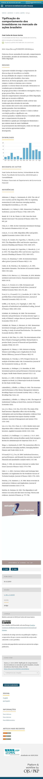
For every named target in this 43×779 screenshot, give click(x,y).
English (5, 698)
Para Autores (7, 717)
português (6, 701)
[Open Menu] (2, 6)
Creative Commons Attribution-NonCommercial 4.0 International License (19, 627)
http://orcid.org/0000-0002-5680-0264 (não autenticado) (19, 42)
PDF (6, 569)
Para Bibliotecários (9, 720)
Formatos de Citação (13, 673)
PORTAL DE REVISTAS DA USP (11, 2)
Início (4, 13)
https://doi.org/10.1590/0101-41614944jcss (20, 49)
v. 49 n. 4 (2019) (19, 13)
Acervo (10, 13)
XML (15, 569)
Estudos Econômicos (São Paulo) (19, 6)
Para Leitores (7, 714)
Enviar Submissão (11, 685)
